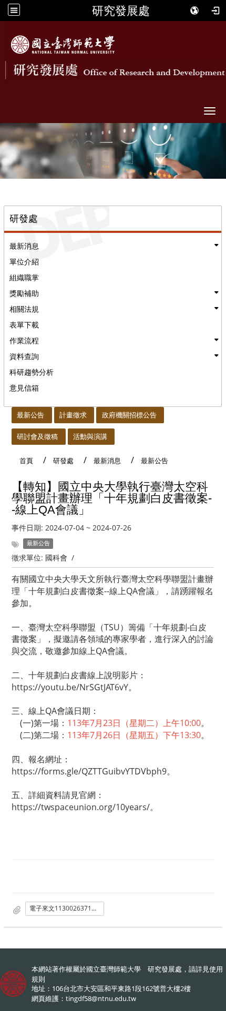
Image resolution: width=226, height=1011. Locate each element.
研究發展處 (121, 10)
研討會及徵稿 (37, 436)
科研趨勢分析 (31, 372)
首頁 (26, 460)
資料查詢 (24, 356)
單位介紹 (24, 262)
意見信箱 (24, 388)
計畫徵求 (73, 415)
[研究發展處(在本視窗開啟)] (62, 45)
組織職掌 (24, 277)
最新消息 (24, 246)
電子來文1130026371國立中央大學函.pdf (66, 908)
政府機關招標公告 (129, 415)
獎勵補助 (24, 293)
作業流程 (24, 340)
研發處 (63, 460)
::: (7, 412)
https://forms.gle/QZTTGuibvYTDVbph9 (89, 771)
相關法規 (24, 309)
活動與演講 (90, 436)
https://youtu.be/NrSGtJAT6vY (70, 687)
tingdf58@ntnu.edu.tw (101, 998)
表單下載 (24, 325)
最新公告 (30, 415)
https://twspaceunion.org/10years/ (81, 807)
